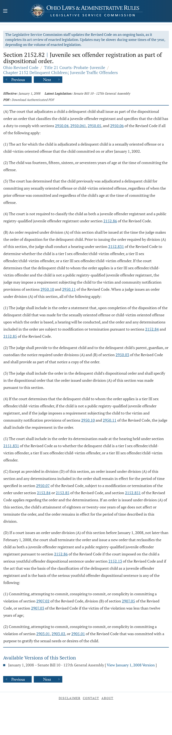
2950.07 (43, 485)
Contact (91, 698)
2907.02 (43, 600)
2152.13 (115, 561)
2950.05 (94, 125)
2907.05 (128, 600)
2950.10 (47, 289)
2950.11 (69, 289)
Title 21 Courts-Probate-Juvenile (74, 67)
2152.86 (110, 220)
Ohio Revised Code (20, 67)
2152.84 (152, 329)
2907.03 (37, 608)
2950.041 (78, 125)
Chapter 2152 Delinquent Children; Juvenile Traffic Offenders (60, 72)
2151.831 (11, 445)
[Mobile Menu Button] (5, 11)
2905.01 (78, 633)
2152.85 (10, 336)
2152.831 (116, 246)
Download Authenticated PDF (33, 100)
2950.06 (117, 125)
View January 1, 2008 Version (131, 664)
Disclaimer (70, 698)
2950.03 (122, 354)
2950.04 (62, 125)
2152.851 (133, 492)
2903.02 (58, 633)
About (107, 698)
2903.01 (43, 633)
